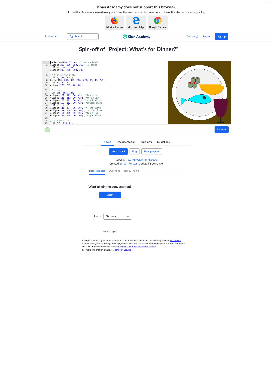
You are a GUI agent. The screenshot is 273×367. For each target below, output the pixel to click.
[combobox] (117, 216)
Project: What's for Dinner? (142, 160)
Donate (191, 36)
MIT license (175, 240)
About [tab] (107, 142)
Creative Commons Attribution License (137, 247)
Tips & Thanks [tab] (131, 171)
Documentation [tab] (126, 142)
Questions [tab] (114, 171)
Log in (206, 36)
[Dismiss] (267, 2)
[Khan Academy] (136, 36)
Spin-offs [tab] (146, 142)
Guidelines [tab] (163, 142)
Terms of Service (123, 250)
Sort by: (98, 216)
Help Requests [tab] (97, 171)
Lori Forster (130, 163)
